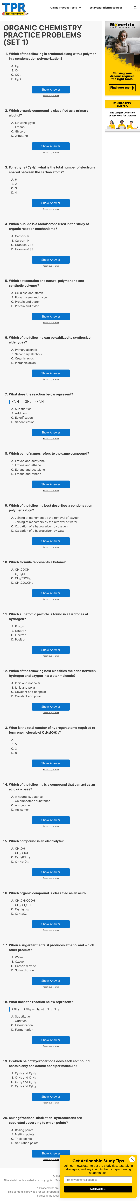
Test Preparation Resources (105, 7)
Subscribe (98, 1189)
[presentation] (28, 401)
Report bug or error (51, 95)
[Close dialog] (132, 1159)
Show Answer (50, 89)
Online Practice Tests (63, 7)
